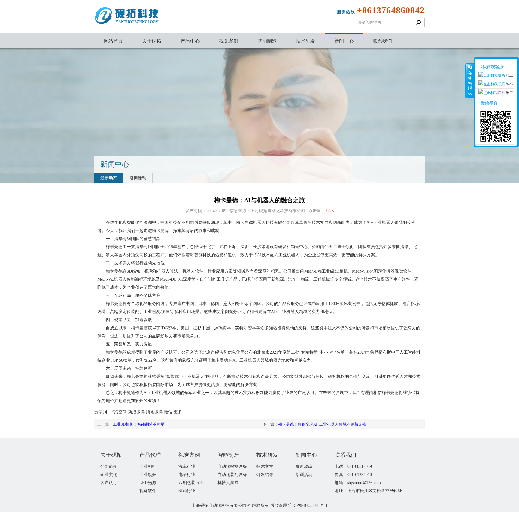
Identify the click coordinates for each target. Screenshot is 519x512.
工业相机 (147, 466)
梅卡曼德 (135, 376)
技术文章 (264, 466)
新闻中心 (344, 41)
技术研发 (305, 41)
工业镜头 (147, 474)
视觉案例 (228, 41)
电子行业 (186, 474)
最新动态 (108, 178)
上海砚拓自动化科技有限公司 (219, 505)
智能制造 (267, 41)
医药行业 (186, 491)
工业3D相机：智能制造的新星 (139, 424)
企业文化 (108, 474)
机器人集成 (227, 482)
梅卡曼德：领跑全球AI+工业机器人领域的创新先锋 (322, 424)
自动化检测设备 (232, 466)
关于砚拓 (151, 41)
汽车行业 (186, 466)
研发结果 (264, 474)
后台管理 (278, 505)
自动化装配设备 (232, 474)
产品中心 (190, 41)
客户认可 (108, 482)
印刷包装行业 (191, 482)
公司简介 (108, 466)
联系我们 (382, 41)
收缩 (469, 81)
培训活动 (137, 178)
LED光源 (147, 482)
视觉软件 (147, 491)
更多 (178, 412)
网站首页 (113, 41)
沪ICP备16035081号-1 (308, 505)
